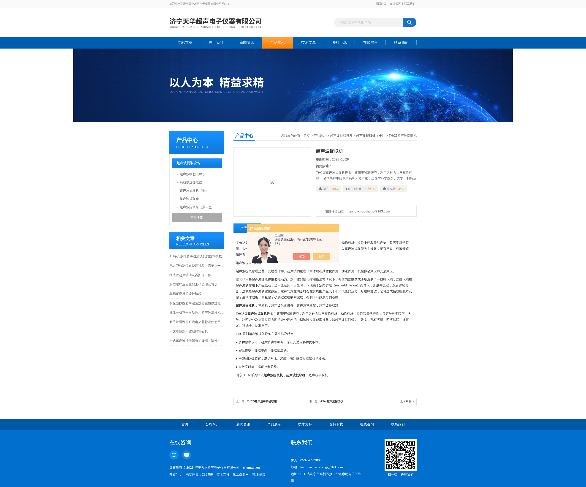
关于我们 (216, 42)
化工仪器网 (241, 474)
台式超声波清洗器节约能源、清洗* (194, 341)
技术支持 (305, 424)
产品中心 (187, 140)
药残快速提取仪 (191, 182)
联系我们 (409, 3)
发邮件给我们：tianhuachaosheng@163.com (356, 211)
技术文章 (308, 42)
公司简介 (212, 424)
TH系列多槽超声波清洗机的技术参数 (195, 256)
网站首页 (185, 42)
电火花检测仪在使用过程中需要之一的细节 (196, 265)
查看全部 (196, 217)
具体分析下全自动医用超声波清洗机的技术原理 (196, 312)
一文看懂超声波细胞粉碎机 (188, 331)
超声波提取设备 (188, 163)
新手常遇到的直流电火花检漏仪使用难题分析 (196, 322)
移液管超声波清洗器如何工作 (190, 275)
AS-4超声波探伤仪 (331, 401)
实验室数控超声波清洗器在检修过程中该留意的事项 (196, 303)
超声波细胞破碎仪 (192, 174)
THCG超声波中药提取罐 (262, 401)
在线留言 (395, 3)
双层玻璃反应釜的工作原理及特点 (193, 284)
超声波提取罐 (189, 199)
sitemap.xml (251, 467)
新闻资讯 (246, 42)
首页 (307, 135)
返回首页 (380, 3)
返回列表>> (407, 401)
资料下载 (339, 42)
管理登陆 (258, 474)
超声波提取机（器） (194, 190)
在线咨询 (367, 424)
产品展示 (277, 42)
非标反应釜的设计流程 (185, 294)
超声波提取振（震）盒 (196, 207)
